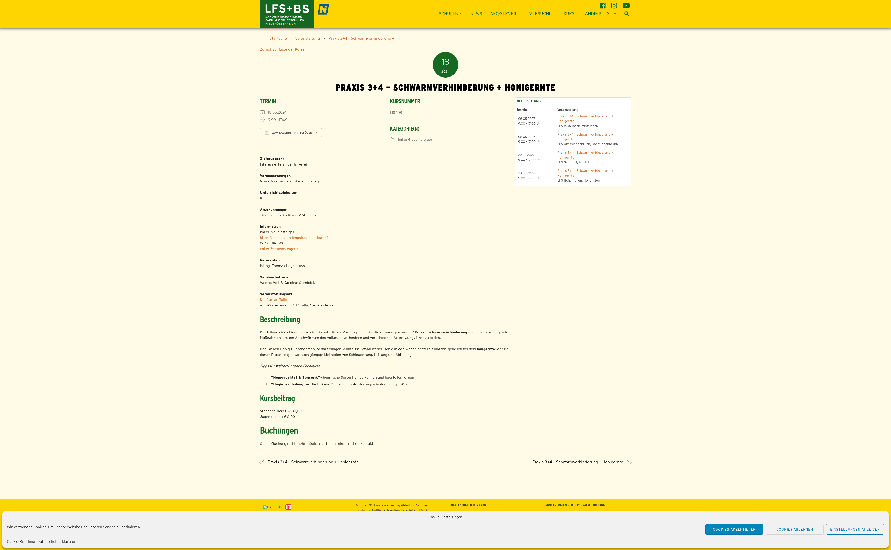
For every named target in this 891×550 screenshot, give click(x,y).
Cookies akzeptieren (734, 529)
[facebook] (603, 4)
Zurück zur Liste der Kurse (282, 49)
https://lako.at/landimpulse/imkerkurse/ (294, 237)
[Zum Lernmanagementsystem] (271, 507)
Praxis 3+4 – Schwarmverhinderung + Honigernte (313, 462)
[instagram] (615, 4)
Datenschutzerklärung (56, 541)
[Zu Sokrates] (288, 507)
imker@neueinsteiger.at (280, 249)
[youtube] (626, 4)
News (476, 13)
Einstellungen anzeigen (855, 529)
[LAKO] (296, 13)
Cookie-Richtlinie (21, 541)
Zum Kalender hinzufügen (291, 132)
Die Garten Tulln (273, 299)
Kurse (570, 13)
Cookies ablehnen (794, 529)
